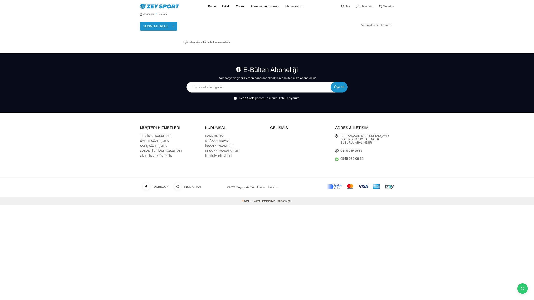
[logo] (169, 6)
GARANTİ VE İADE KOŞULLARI (161, 150)
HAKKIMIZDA (214, 136)
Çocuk (240, 6)
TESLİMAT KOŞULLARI (155, 136)
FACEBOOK (160, 186)
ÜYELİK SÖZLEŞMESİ (155, 140)
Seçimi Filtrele (155, 26)
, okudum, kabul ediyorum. (269, 98)
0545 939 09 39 (352, 158)
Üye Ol (339, 87)
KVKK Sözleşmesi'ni (252, 98)
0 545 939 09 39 (351, 150)
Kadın (212, 6)
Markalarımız (294, 6)
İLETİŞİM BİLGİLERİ (218, 156)
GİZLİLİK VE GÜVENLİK (156, 156)
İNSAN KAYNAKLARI (218, 146)
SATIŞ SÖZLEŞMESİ (154, 146)
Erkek (226, 6)
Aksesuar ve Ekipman (265, 6)
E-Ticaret (255, 201)
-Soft (246, 201)
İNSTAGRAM (192, 186)
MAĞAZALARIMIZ (217, 140)
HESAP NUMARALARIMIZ (222, 150)
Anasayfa (148, 14)
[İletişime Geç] (522, 288)
